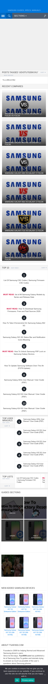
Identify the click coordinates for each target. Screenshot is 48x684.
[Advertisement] (24, 45)
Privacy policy (27, 680)
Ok (17, 680)
